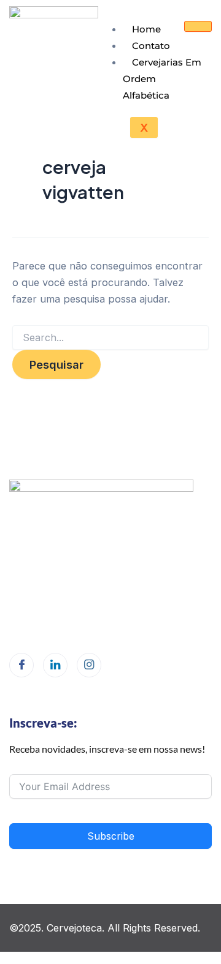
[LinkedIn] (55, 665)
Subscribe (110, 836)
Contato (151, 45)
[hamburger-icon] (198, 26)
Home (146, 29)
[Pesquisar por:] (110, 338)
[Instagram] (89, 665)
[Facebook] (21, 665)
